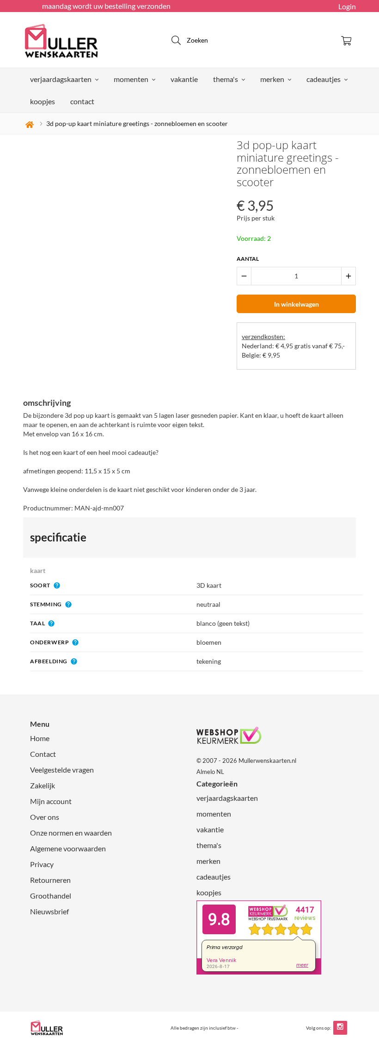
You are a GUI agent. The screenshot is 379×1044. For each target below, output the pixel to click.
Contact (43, 753)
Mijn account (51, 801)
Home (39, 738)
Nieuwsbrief (49, 911)
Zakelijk (42, 785)
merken (273, 79)
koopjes (42, 101)
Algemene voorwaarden (68, 848)
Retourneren (50, 879)
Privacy (42, 864)
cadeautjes (324, 79)
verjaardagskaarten (61, 79)
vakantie (184, 79)
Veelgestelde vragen (62, 769)
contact (82, 101)
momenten (132, 79)
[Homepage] (78, 40)
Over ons (44, 816)
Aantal (248, 258)
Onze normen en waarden (71, 832)
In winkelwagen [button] (296, 304)
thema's (226, 79)
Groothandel (50, 895)
